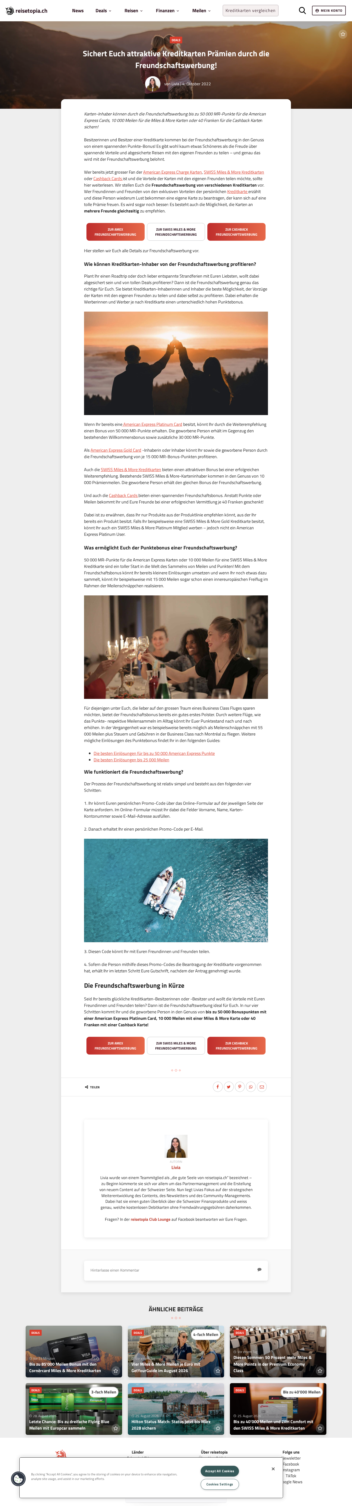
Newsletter (291, 1458)
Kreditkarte (237, 191)
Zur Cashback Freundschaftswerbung (236, 232)
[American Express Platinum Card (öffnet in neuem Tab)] (247, 191)
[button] (18, 1479)
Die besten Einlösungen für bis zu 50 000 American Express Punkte (154, 753)
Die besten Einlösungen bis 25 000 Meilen (131, 760)
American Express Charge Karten (172, 172)
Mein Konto (331, 10)
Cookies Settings (219, 1484)
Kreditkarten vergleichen (251, 10)
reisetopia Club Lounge (150, 1219)
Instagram (291, 1470)
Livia (175, 84)
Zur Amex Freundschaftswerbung (115, 232)
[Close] (273, 1469)
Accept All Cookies (219, 1471)
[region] (151, 1477)
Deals (176, 40)
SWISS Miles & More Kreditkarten (234, 172)
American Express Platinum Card (152, 424)
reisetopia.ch (31, 10)
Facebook (291, 1464)
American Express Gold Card (116, 450)
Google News (291, 1482)
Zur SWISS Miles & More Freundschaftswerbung (176, 232)
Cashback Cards (108, 178)
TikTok (291, 1476)
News (78, 10)
